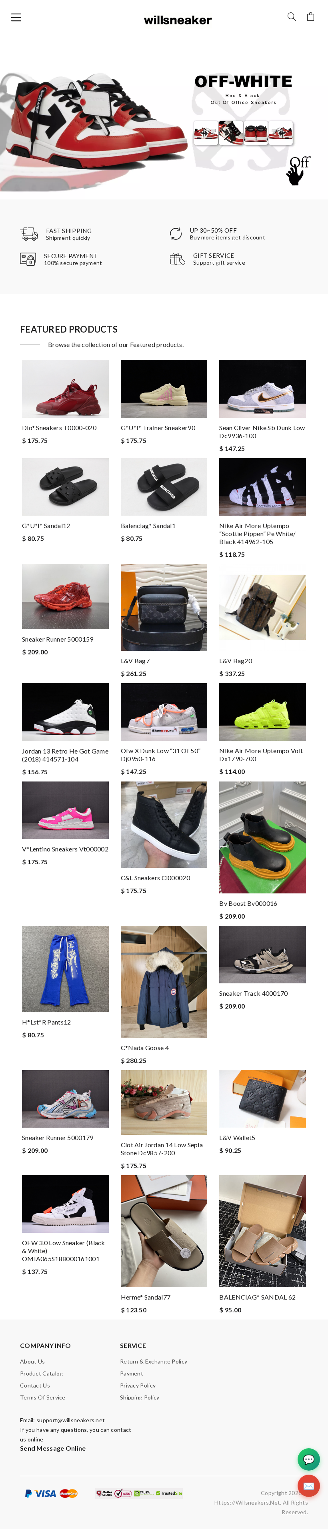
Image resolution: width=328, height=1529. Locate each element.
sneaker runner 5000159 (58, 639)
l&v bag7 (135, 660)
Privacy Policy (138, 1385)
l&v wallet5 (237, 1137)
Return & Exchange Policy (153, 1361)
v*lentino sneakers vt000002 (65, 849)
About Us (32, 1361)
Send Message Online (53, 1448)
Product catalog (41, 1373)
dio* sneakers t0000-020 (59, 427)
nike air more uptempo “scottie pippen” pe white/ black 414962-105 (257, 533)
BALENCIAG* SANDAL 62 (257, 1297)
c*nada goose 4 (145, 1047)
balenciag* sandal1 (148, 525)
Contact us (35, 1385)
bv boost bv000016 (248, 903)
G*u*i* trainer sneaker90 (158, 427)
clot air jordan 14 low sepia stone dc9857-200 (162, 1148)
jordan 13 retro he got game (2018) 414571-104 (65, 755)
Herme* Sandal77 (146, 1297)
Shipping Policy (140, 1397)
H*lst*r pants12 (46, 1022)
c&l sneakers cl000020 (155, 877)
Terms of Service (43, 1397)
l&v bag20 (235, 660)
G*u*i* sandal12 (46, 525)
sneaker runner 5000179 (58, 1137)
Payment (131, 1373)
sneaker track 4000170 (253, 993)
